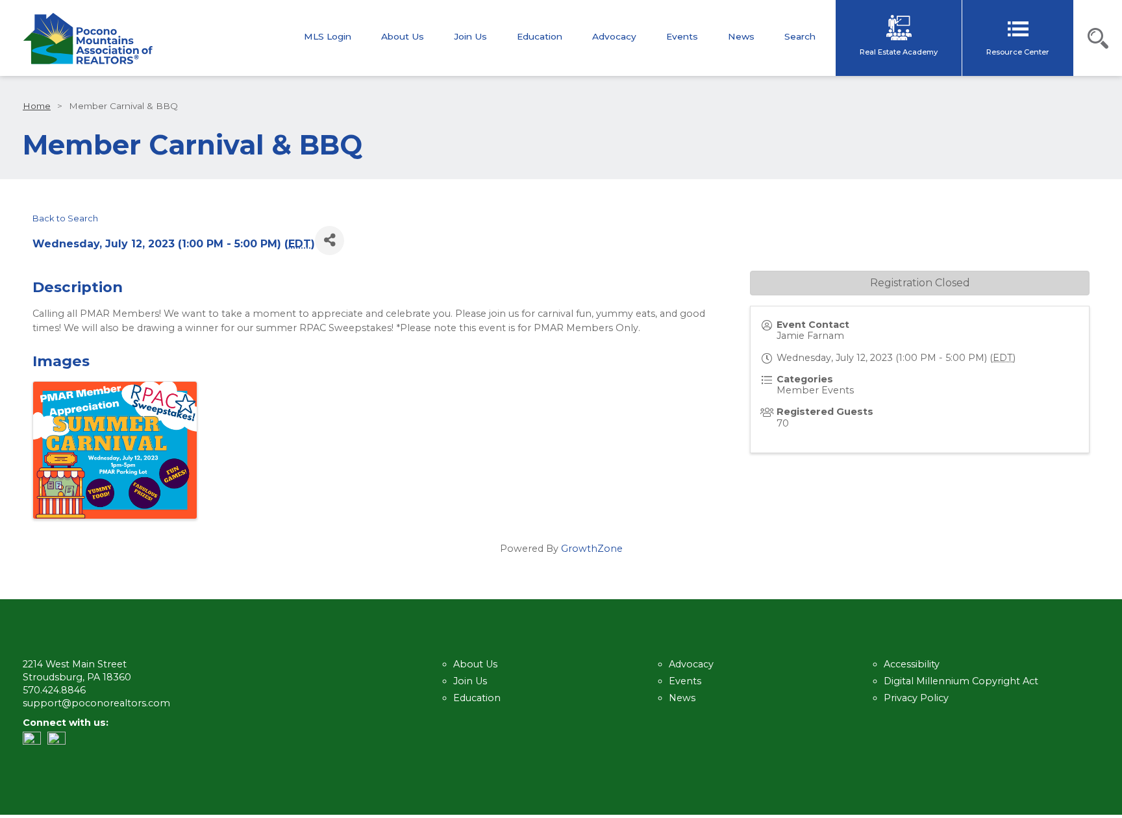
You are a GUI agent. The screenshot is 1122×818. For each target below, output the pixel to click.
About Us (402, 37)
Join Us (470, 37)
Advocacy (614, 37)
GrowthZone (592, 548)
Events (682, 37)
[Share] (329, 240)
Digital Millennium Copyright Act (961, 681)
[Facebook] (59, 741)
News (741, 37)
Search (800, 37)
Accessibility (912, 664)
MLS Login (327, 37)
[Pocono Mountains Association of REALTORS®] (88, 38)
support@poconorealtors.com (96, 703)
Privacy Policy (916, 698)
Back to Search (65, 218)
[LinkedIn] (35, 741)
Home (37, 106)
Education (539, 37)
